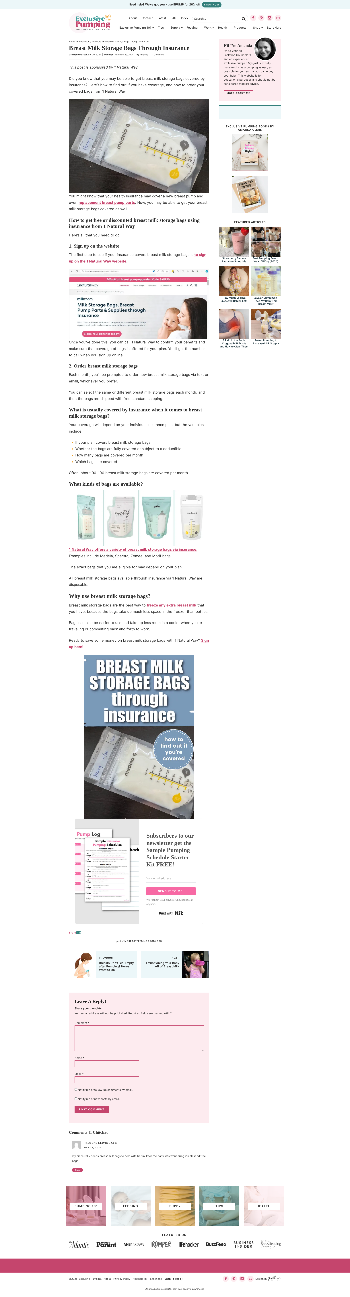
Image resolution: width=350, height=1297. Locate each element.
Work (207, 27)
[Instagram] (270, 18)
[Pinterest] (261, 18)
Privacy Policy (121, 1278)
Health (222, 27)
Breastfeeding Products (89, 41)
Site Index (156, 1278)
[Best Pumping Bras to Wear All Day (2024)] (266, 254)
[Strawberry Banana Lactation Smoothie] (234, 254)
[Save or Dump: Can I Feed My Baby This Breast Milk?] (266, 294)
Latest (162, 18)
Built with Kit (171, 913)
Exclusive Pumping (90, 22)
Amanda (144, 54)
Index (184, 18)
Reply (77, 1170)
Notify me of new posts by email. (99, 1099)
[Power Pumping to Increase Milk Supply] (266, 337)
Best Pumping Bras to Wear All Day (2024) (266, 260)
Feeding (192, 27)
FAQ (173, 18)
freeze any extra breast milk (171, 605)
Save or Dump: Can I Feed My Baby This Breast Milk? (266, 301)
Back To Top (172, 1278)
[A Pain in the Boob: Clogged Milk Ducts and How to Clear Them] (234, 337)
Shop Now (211, 4)
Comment (82, 1023)
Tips (161, 27)
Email (79, 1074)
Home (72, 41)
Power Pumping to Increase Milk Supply (266, 342)
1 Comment (158, 54)
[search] (243, 19)
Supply (175, 27)
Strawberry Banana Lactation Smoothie (234, 260)
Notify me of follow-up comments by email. (105, 1090)
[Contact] (278, 18)
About (133, 18)
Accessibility (140, 1278)
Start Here (274, 27)
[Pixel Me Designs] (274, 1278)
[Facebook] (253, 18)
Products (240, 27)
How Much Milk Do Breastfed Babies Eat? (234, 299)
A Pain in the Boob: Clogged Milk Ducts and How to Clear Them (234, 343)
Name (79, 1058)
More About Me (238, 93)
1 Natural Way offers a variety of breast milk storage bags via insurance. (133, 549)
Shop (256, 27)
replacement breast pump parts (107, 202)
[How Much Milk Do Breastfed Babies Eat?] (234, 294)
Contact (147, 18)
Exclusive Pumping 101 (135, 27)
